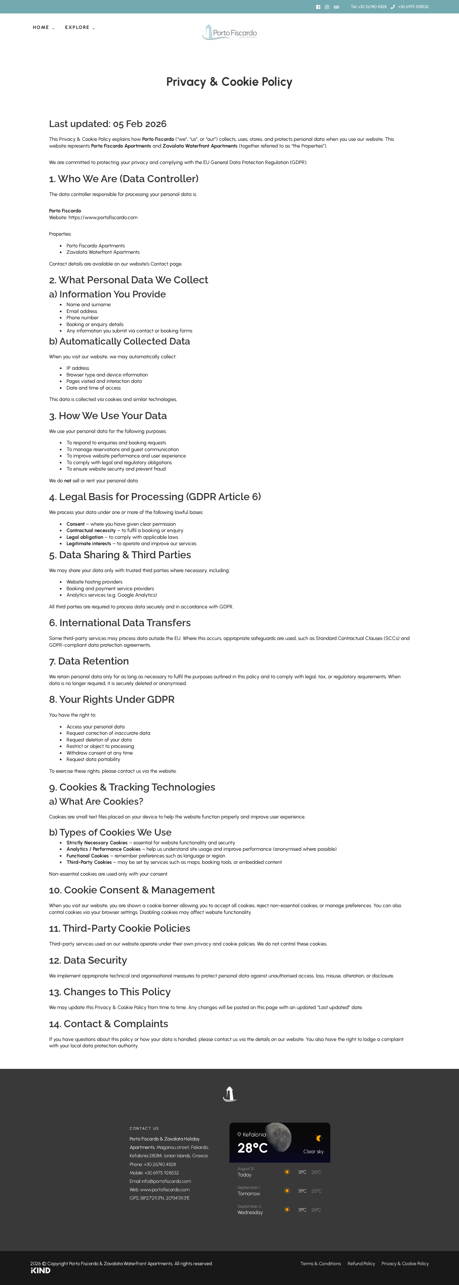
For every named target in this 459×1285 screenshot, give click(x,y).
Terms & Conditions (320, 1264)
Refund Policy (361, 1264)
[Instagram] (327, 7)
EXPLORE (77, 27)
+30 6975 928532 (413, 6)
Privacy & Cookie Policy (405, 1264)
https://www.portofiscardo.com (103, 217)
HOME (41, 27)
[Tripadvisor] (336, 7)
